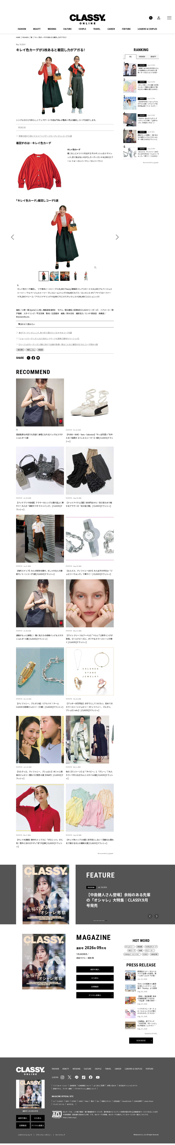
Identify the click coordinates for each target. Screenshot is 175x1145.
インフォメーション (60, 1085)
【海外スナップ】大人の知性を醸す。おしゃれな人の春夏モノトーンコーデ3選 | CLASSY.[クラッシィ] (39, 572)
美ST (92, 1101)
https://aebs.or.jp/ (70, 1117)
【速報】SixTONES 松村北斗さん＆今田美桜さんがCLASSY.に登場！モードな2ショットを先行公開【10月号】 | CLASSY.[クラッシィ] (148, 70)
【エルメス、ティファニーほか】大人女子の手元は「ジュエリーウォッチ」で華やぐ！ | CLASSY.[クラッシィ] (89, 572)
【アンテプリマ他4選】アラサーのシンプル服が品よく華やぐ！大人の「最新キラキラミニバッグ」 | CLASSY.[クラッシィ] (40, 506)
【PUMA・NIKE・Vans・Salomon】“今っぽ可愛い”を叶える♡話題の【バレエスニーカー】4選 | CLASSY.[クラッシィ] (89, 438)
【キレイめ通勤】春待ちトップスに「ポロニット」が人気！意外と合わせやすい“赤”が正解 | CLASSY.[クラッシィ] (39, 843)
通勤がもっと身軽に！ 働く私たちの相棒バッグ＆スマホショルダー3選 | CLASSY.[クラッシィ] (39, 637)
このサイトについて (25, 1135)
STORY (74, 1101)
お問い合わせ (111, 1085)
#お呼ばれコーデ (151, 947)
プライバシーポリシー (44, 1135)
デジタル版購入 (95, 995)
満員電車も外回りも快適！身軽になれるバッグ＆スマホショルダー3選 (39, 436)
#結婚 (140, 950)
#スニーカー (150, 950)
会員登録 (73, 1085)
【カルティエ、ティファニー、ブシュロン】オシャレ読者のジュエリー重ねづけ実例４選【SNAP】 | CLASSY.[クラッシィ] (39, 775)
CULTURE (67, 29)
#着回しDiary (31, 350)
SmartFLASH (126, 1101)
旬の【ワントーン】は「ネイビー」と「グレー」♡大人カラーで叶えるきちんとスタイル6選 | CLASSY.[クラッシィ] (89, 775)
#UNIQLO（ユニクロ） (132, 954)
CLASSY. (60, 1101)
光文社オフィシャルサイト (128, 1085)
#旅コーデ (131, 950)
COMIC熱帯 (138, 1101)
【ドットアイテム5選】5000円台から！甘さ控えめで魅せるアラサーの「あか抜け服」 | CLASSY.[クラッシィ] (89, 504)
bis (98, 1101)
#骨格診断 (154, 954)
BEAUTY (37, 29)
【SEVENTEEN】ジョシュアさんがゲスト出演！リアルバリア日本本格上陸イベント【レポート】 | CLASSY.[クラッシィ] (148, 104)
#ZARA (145, 954)
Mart (87, 1101)
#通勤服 (40, 350)
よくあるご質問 (98, 1085)
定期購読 (95, 986)
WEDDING (52, 29)
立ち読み (95, 978)
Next (156, 916)
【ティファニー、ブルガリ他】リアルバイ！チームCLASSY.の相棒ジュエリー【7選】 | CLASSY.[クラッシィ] (39, 705)
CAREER (111, 29)
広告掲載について (84, 1085)
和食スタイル (106, 1101)
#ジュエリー (129, 947)
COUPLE (82, 29)
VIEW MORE (141, 1040)
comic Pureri (148, 1101)
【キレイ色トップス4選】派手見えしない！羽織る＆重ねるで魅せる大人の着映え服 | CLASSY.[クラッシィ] (90, 841)
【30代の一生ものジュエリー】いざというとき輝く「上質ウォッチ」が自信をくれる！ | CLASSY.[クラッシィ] (148, 120)
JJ (54, 1101)
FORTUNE (126, 29)
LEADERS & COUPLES (147, 29)
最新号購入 (95, 969)
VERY (67, 1101)
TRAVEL (96, 29)
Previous (150, 916)
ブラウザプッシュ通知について (85, 1089)
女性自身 (116, 1101)
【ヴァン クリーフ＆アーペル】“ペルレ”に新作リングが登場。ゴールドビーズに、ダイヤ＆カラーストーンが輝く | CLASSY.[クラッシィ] (89, 639)
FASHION (22, 29)
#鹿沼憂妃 (20, 350)
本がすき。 (71, 1104)
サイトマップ (60, 1135)
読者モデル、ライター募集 (62, 1089)
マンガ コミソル (58, 1104)
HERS (81, 1101)
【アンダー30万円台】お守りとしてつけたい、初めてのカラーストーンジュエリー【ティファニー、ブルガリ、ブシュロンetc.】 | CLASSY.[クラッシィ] (89, 707)
